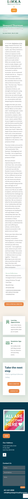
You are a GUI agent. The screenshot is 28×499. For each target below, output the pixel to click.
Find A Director (14, 384)
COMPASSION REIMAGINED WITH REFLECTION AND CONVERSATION (13, 292)
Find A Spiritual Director (14, 304)
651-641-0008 (9, 490)
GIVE (14, 10)
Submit (22, 487)
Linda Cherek (7, 33)
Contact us (14, 391)
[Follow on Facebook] (4, 455)
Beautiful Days (9, 285)
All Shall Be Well (10, 287)
